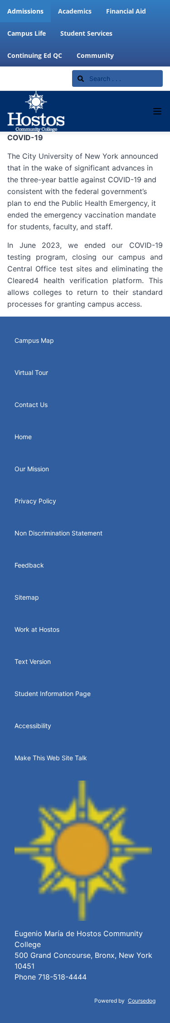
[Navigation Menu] (157, 111)
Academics (75, 11)
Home (23, 436)
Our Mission (32, 469)
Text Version (33, 661)
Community (95, 55)
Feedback (29, 565)
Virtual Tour (31, 372)
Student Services (86, 33)
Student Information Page (53, 693)
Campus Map (34, 340)
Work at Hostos (37, 629)
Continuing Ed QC (34, 55)
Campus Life (26, 33)
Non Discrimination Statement (58, 533)
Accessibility (33, 725)
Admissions (25, 11)
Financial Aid (126, 11)
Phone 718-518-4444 (51, 976)
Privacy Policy (35, 501)
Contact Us (31, 404)
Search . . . (104, 78)
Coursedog (141, 1000)
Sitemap (27, 597)
